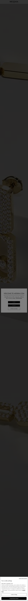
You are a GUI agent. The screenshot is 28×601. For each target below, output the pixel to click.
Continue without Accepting (23, 578)
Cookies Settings (14, 594)
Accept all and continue (14, 598)
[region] (14, 589)
